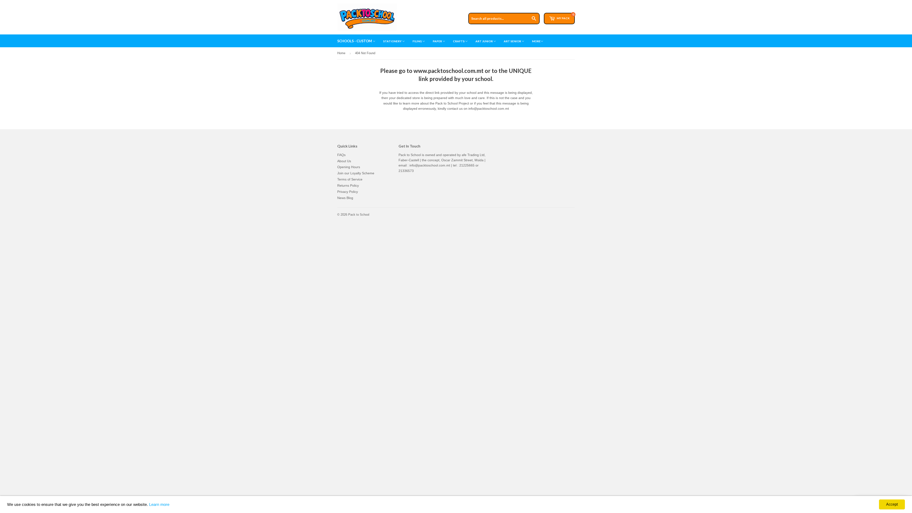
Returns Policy (348, 185)
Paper (437, 41)
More (536, 41)
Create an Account (562, 2)
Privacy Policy (347, 192)
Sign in (538, 2)
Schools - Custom (355, 41)
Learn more (159, 504)
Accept (892, 504)
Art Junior (484, 41)
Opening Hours (348, 167)
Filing (417, 41)
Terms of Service (349, 179)
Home (341, 53)
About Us (344, 161)
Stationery (392, 41)
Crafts (459, 41)
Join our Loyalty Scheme (355, 173)
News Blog (345, 198)
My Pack (565, 16)
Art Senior (513, 41)
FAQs (341, 155)
